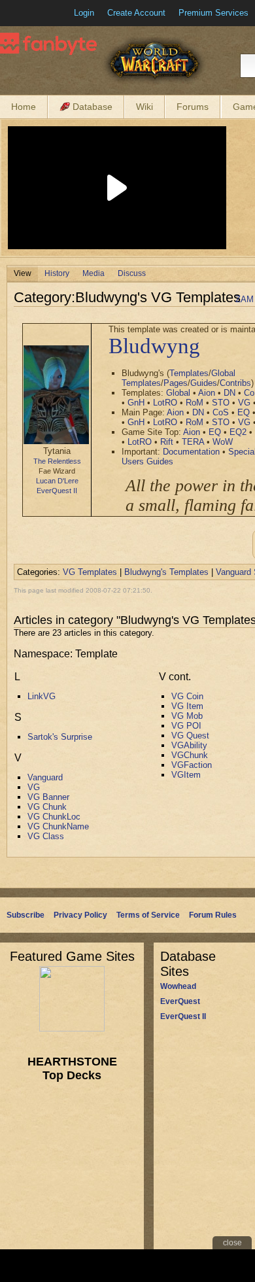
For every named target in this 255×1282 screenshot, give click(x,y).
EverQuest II (57, 490)
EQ (243, 412)
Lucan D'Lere (57, 481)
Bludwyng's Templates (166, 572)
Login (84, 13)
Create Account (136, 13)
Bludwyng (154, 346)
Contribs (235, 383)
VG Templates (90, 572)
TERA (193, 442)
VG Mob (187, 716)
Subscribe (25, 915)
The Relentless (57, 461)
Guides (203, 383)
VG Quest (190, 735)
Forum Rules (213, 915)
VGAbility (189, 745)
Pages (175, 383)
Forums (193, 106)
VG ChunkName (58, 826)
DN (229, 393)
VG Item (187, 706)
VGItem (186, 775)
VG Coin (187, 696)
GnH (136, 402)
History (56, 273)
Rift (166, 442)
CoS (220, 412)
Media (93, 273)
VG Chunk (47, 807)
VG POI (186, 726)
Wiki (144, 106)
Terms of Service (148, 915)
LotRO (165, 402)
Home (23, 106)
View (22, 273)
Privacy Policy (80, 915)
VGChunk (189, 755)
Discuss (132, 273)
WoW (222, 442)
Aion (206, 393)
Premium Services (213, 13)
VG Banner (48, 797)
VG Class (45, 836)
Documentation (191, 452)
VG (244, 402)
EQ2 (238, 432)
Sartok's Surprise (59, 737)
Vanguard (45, 777)
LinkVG (41, 696)
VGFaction (191, 765)
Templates (189, 373)
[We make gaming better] (42, 13)
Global (178, 393)
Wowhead (178, 986)
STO (221, 402)
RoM (194, 402)
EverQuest (180, 1001)
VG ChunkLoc (53, 817)
